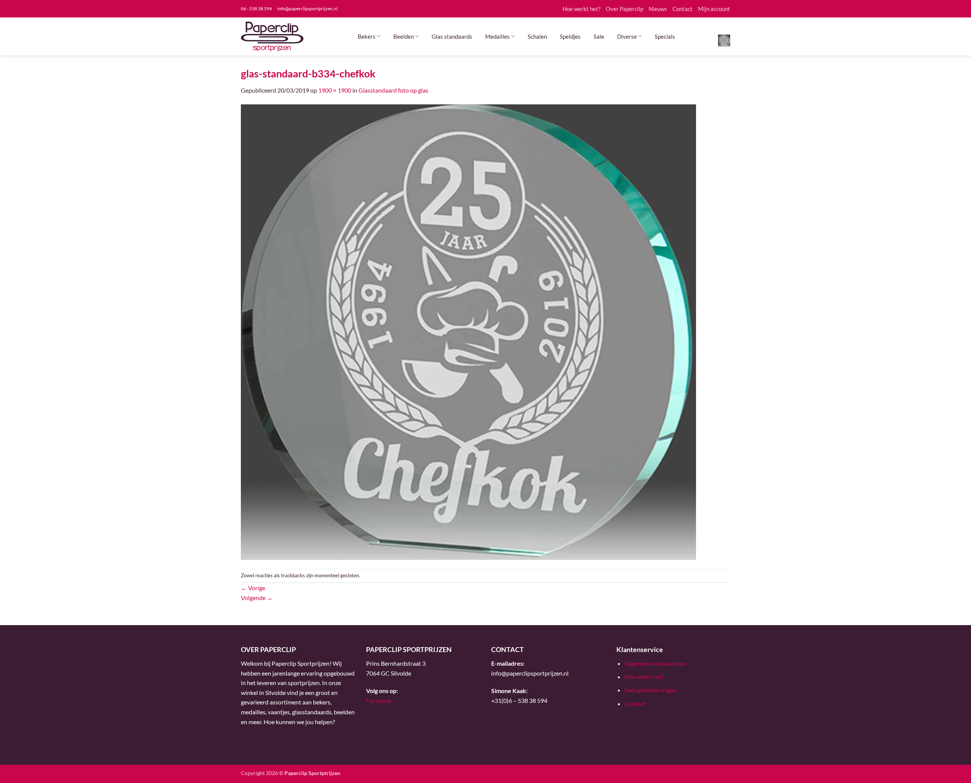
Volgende (257, 597)
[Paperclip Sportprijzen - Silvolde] (272, 36)
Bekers (367, 36)
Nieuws (658, 8)
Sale (599, 36)
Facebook (378, 700)
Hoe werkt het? (581, 8)
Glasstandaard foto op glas (393, 90)
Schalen (537, 36)
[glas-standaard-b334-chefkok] (468, 331)
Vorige (253, 587)
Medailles (497, 36)
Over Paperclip (624, 8)
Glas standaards (452, 36)
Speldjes (570, 36)
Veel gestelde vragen (651, 689)
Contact (682, 8)
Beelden (403, 36)
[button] (724, 40)
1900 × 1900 (334, 90)
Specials (665, 36)
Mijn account (714, 8)
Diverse (627, 36)
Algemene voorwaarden (655, 663)
